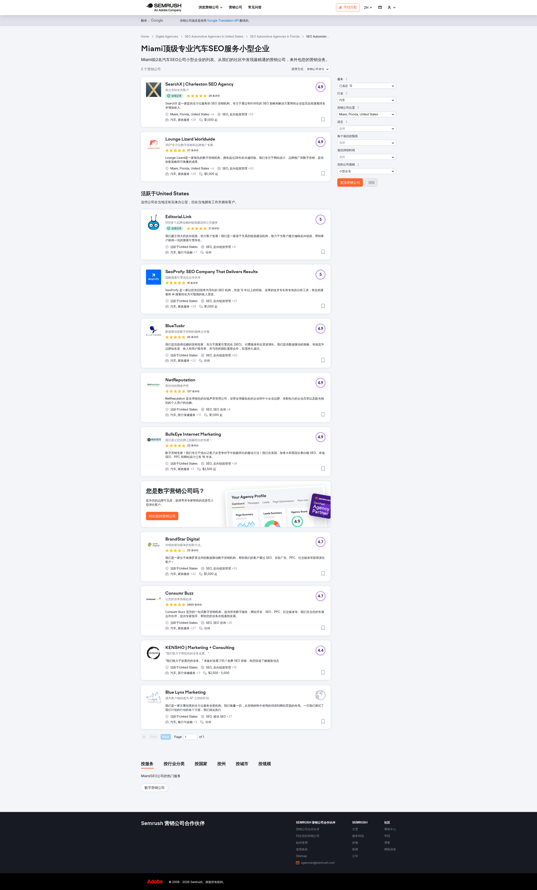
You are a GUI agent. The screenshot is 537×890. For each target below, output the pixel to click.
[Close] (342, 396)
